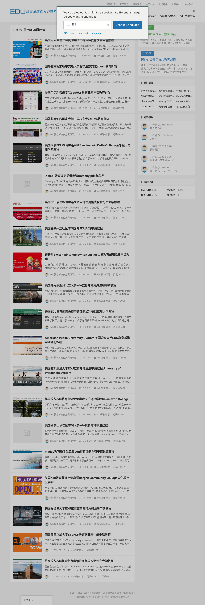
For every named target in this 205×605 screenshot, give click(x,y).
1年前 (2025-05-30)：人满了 (162, 137)
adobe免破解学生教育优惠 (167, 90)
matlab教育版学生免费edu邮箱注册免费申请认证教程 (79, 451)
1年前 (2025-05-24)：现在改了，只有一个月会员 (163, 169)
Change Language (127, 24)
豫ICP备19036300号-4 (125, 593)
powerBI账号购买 (149, 90)
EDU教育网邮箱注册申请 (35, 11)
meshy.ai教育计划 (184, 96)
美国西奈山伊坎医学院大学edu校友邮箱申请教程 (76, 425)
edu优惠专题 (187, 16)
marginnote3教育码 (184, 101)
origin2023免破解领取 (167, 96)
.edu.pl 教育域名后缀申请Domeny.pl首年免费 (74, 176)
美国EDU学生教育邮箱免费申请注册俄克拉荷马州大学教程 (82, 202)
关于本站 (150, 4)
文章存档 (176, 4)
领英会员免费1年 (184, 106)
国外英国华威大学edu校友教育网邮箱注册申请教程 (78, 534)
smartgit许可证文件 (167, 101)
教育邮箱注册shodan (167, 106)
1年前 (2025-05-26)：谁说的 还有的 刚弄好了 (162, 158)
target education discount (149, 106)
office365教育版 (184, 90)
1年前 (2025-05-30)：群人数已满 (162, 126)
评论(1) (105, 576)
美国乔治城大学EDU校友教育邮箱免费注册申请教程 (78, 508)
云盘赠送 (124, 4)
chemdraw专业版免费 (149, 101)
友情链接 (163, 4)
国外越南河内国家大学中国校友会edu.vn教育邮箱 (77, 119)
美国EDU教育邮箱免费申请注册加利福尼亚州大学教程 (79, 311)
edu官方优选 (168, 16)
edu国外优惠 (102, 55)
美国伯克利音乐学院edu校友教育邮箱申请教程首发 (78, 92)
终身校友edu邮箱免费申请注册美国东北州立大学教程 (79, 561)
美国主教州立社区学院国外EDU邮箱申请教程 (74, 228)
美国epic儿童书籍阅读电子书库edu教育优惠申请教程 (79, 40)
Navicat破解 (147, 96)
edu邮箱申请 (102, 81)
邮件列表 (111, 4)
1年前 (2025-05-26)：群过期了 (162, 148)
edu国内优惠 (102, 467)
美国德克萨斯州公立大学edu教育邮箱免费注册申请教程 (80, 285)
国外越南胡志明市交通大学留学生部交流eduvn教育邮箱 (81, 66)
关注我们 (188, 4)
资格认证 (137, 4)
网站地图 (110, 593)
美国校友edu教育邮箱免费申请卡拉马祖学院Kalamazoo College (87, 399)
